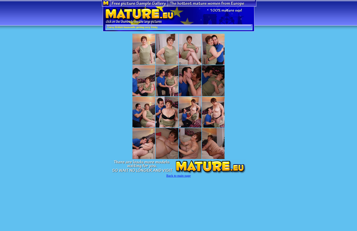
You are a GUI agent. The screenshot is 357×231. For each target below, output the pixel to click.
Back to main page (178, 175)
